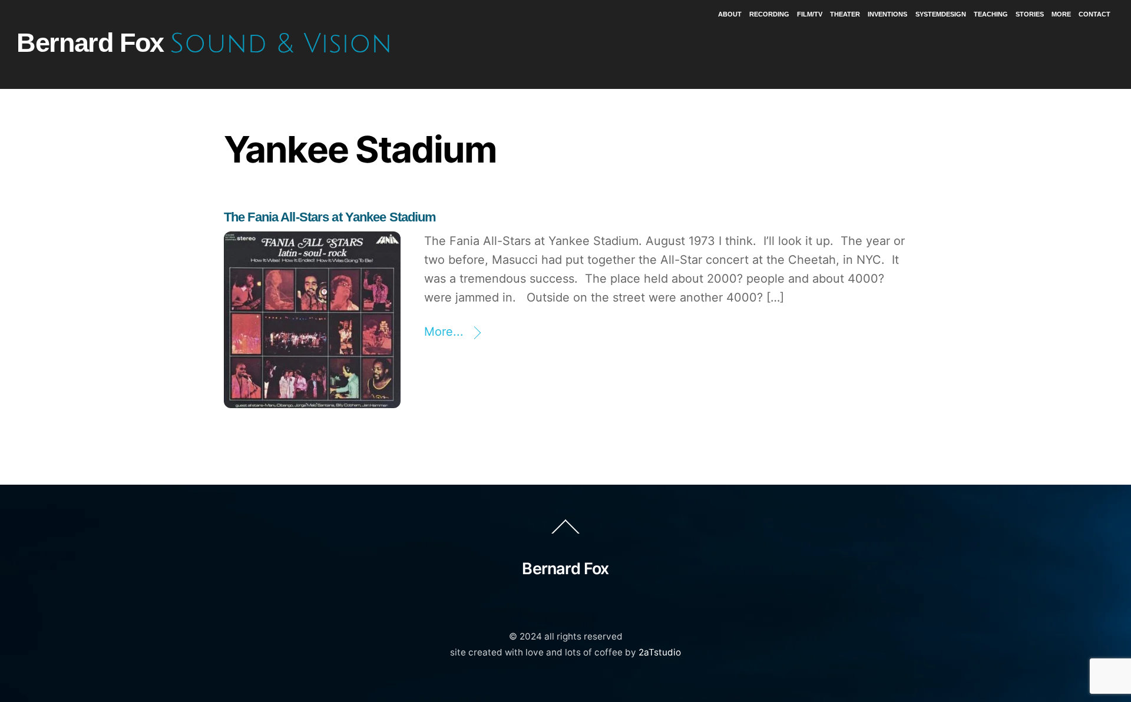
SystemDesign (940, 14)
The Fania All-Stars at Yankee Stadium (330, 217)
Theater (845, 14)
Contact (1094, 14)
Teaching (991, 14)
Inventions (887, 14)
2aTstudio (660, 652)
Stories (1030, 14)
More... (444, 331)
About (730, 14)
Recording (769, 14)
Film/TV (809, 14)
